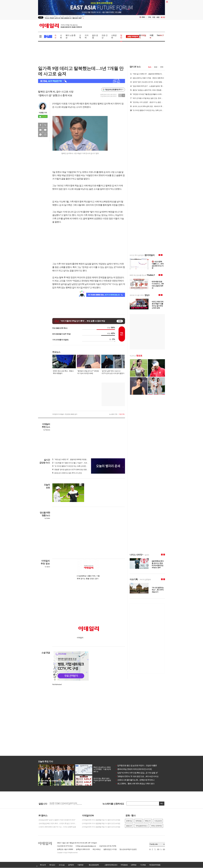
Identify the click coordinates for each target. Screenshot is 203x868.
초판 (157, 17)
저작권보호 (124, 865)
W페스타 (148, 821)
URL (45, 134)
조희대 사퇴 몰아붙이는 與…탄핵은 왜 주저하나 (135, 780)
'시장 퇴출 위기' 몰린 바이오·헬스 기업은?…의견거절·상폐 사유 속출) (76, 463)
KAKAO (40, 134)
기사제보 (143, 865)
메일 (40, 129)
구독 (149, 17)
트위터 (45, 125)
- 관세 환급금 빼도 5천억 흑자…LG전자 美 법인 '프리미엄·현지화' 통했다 (58, 823)
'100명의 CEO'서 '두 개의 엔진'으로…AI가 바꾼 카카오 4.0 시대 (140, 776)
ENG (143, 17)
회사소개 (43, 865)
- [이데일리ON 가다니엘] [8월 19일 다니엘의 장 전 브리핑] (101, 827)
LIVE (40, 17)
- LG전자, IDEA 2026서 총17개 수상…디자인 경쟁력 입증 (57, 827)
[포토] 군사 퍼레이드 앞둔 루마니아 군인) (67, 473)
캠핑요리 (129, 826)
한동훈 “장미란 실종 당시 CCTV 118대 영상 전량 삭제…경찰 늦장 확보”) (77, 469)
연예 (161, 67)
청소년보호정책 (94, 865)
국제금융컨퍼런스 (141, 826)
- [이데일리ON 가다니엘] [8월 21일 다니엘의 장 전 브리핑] (101, 820)
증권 (155, 67)
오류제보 (133, 865)
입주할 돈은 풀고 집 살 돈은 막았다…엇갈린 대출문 (136, 765)
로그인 (163, 17)
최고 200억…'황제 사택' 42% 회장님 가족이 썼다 (135, 784)
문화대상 (129, 821)
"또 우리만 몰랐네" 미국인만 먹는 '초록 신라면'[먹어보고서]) (73, 466)
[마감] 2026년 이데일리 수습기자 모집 (62, 803)
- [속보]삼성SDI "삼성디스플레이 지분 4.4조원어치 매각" (56, 820)
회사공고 (52, 865)
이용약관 (80, 865)
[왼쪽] (80, 484)
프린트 (45, 129)
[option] (82, 17)
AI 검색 (47, 36)
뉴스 (149, 67)
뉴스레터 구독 (113, 414)
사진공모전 (158, 821)
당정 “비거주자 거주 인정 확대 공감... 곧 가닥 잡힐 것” (137, 773)
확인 (161, 803)
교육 (80, 36)
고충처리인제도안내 (110, 865)
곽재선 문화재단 (156, 826)
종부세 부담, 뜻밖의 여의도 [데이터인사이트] (134, 769)
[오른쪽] (83, 484)
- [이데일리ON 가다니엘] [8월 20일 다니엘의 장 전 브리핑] (101, 823)
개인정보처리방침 (154, 865)
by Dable (47, 518)
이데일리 (60, 25)
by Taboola (46, 430)
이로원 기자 (43, 112)
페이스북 (40, 125)
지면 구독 (121, 414)
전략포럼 (138, 821)
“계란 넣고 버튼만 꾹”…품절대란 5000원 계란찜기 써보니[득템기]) (75, 459)
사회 (61, 36)
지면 (153, 17)
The (160, 35)
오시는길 (61, 865)
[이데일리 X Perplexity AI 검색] (81, 81)
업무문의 (71, 865)
